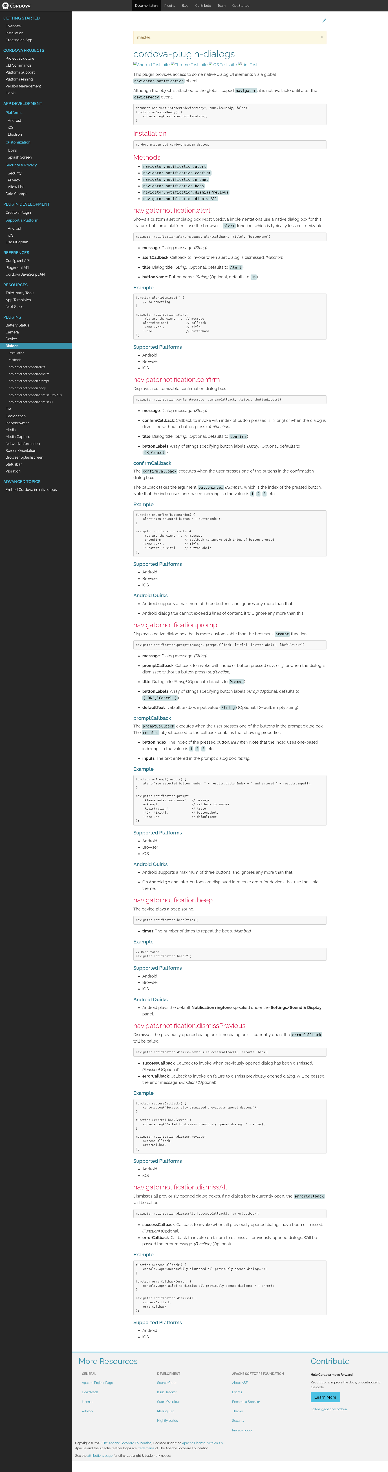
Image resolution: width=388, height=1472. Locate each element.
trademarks (146, 1448)
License (87, 1402)
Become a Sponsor (246, 1402)
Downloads (90, 1392)
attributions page (99, 1455)
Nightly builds (167, 1420)
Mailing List (165, 1411)
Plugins (169, 5)
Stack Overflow (168, 1402)
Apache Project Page (97, 1383)
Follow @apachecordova (329, 1409)
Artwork (87, 1411)
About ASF (240, 1383)
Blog (185, 5)
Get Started (240, 5)
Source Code (166, 1383)
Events (237, 1392)
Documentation (146, 5)
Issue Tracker (166, 1392)
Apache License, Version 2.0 (202, 1443)
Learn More (325, 1397)
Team (222, 5)
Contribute (203, 5)
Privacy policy (242, 1430)
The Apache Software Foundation (126, 1443)
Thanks (237, 1411)
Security (238, 1420)
